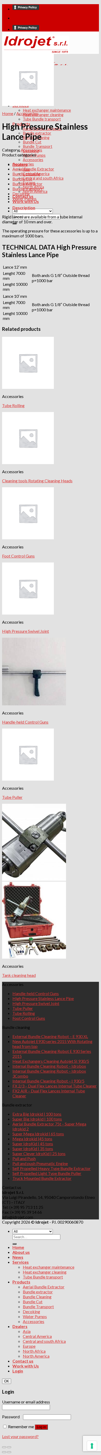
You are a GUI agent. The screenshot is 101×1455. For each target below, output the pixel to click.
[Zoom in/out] (9, 1447)
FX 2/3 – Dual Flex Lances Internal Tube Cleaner (54, 1085)
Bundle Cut (32, 142)
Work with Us (25, 201)
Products (21, 1281)
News (17, 1257)
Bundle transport (27, 188)
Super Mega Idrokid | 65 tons (38, 1133)
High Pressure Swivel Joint (25, 631)
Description (23, 207)
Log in (41, 1427)
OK (6, 1381)
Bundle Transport (37, 146)
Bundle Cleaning (37, 1296)
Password (12, 1416)
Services (20, 1262)
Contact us (22, 1360)
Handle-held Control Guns (25, 721)
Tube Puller (12, 797)
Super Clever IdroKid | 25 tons (39, 1153)
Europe (29, 1346)
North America (35, 191)
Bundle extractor (27, 183)
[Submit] (14, 1244)
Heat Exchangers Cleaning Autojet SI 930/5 (50, 1061)
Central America (37, 1336)
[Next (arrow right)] (9, 1452)
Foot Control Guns (18, 555)
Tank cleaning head (19, 975)
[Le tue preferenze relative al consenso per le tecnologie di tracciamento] (92, 1446)
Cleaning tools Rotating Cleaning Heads (37, 480)
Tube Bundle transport (42, 119)
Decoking (21, 193)
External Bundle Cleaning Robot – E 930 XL (50, 1036)
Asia (27, 1331)
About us (21, 1252)
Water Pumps (24, 198)
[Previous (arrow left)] (4, 1452)
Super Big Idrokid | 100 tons (37, 1118)
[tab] (55, 207)
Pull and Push (24, 1158)
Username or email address (27, 1401)
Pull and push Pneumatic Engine (40, 1163)
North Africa (34, 1351)
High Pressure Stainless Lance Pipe (43, 998)
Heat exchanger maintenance (47, 110)
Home (7, 113)
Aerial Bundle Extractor (33, 168)
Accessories (33, 159)
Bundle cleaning (26, 173)
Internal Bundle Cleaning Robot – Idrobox (49, 1066)
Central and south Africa (43, 178)
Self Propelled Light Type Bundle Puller (46, 1173)
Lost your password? (20, 1436)
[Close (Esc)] (4, 1447)
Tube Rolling (13, 405)
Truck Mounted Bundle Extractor (41, 1178)
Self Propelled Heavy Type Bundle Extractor (51, 1168)
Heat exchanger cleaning (43, 114)
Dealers (19, 1326)
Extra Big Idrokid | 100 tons (36, 1113)
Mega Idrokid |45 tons (32, 1138)
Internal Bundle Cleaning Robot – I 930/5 (48, 1080)
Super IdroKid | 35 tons (32, 1148)
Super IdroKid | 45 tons (32, 1143)
